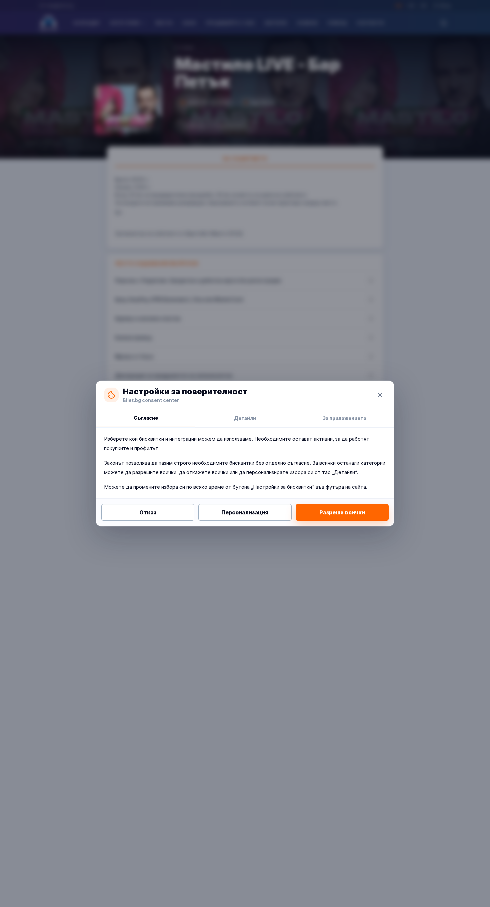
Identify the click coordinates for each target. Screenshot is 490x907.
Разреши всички (342, 512)
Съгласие (146, 418)
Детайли (245, 418)
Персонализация (244, 512)
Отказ (147, 512)
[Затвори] (380, 395)
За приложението (344, 418)
